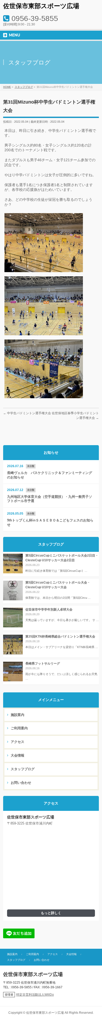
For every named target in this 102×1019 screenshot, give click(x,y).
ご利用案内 (19, 728)
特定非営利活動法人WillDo (35, 994)
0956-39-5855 (35, 18)
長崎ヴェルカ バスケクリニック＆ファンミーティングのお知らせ (49, 475)
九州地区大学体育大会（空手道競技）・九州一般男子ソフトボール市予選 (49, 499)
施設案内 (17, 715)
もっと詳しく (51, 913)
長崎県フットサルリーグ (42, 663)
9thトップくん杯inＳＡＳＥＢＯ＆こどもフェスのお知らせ (50, 523)
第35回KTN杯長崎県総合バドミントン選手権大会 (60, 636)
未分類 (30, 466)
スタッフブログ (22, 769)
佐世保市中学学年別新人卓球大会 (48, 609)
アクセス (17, 742)
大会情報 (17, 755)
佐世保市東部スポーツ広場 (41, 6)
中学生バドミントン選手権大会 (27, 413)
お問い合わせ (20, 783)
